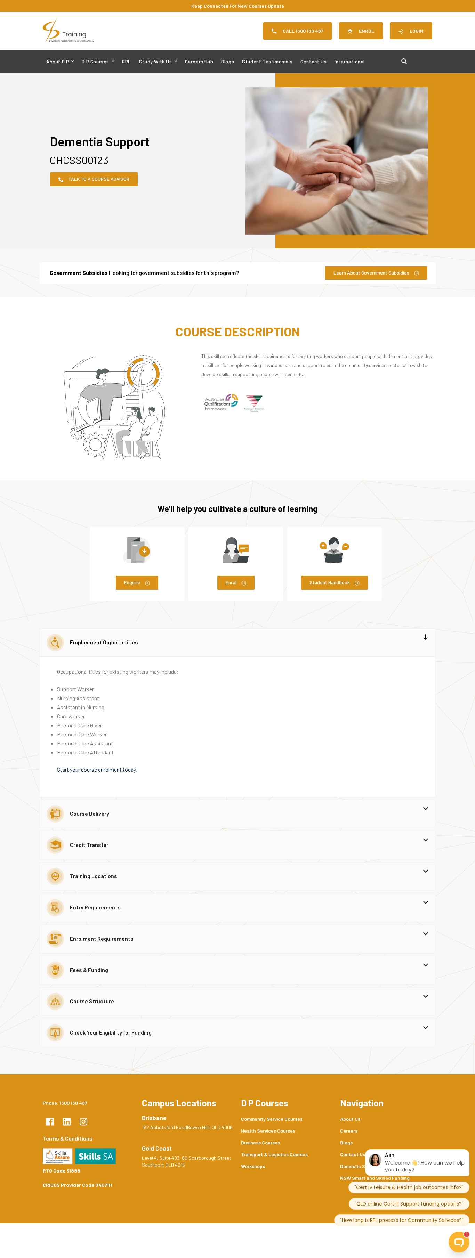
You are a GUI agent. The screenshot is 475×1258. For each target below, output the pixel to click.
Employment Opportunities (104, 642)
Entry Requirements (95, 907)
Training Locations (93, 876)
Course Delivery (89, 813)
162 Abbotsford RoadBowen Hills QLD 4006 (187, 1127)
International (350, 61)
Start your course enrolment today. (97, 769)
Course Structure (92, 1001)
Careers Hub (199, 61)
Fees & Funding (89, 969)
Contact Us (313, 61)
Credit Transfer (89, 844)
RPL (126, 61)
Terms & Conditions (67, 1138)
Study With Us (155, 61)
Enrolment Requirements (102, 938)
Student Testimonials (267, 61)
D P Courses (95, 61)
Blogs (227, 61)
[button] (237, 642)
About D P (57, 61)
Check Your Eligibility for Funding (111, 1032)
